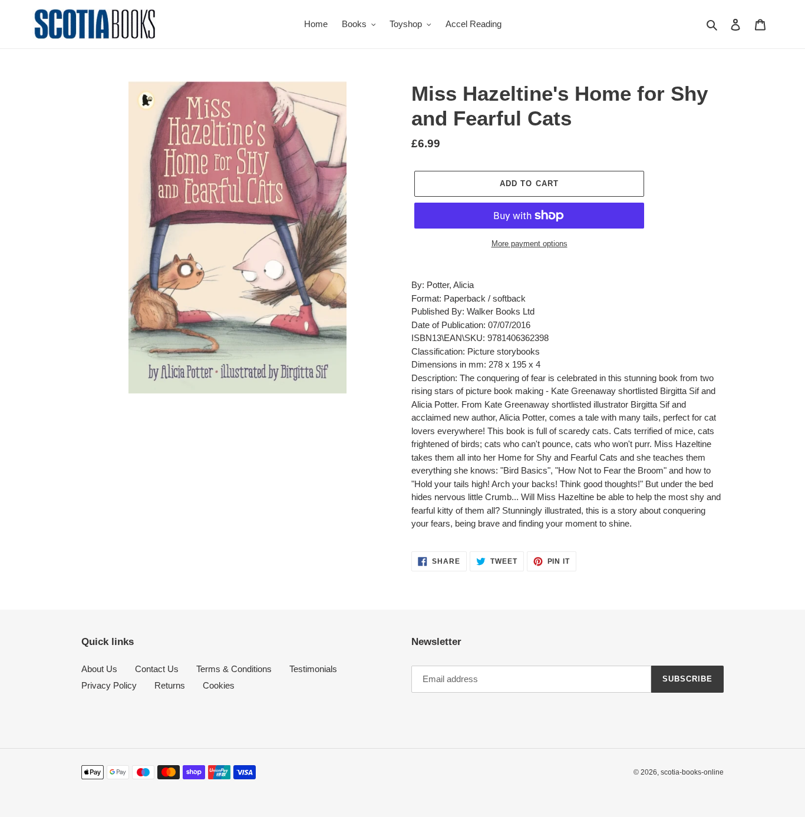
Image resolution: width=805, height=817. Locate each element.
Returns (169, 685)
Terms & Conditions (234, 669)
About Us (99, 669)
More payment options (529, 243)
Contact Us (157, 669)
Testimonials (313, 669)
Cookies (219, 685)
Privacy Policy (109, 685)
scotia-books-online (692, 772)
